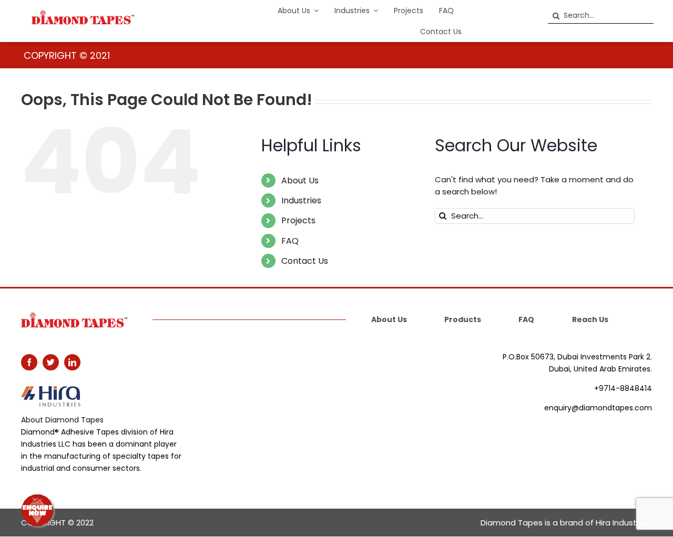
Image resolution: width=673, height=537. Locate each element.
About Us (300, 180)
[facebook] (29, 362)
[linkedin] (72, 362)
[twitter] (51, 362)
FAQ (290, 241)
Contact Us (304, 261)
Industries (301, 200)
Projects (298, 220)
